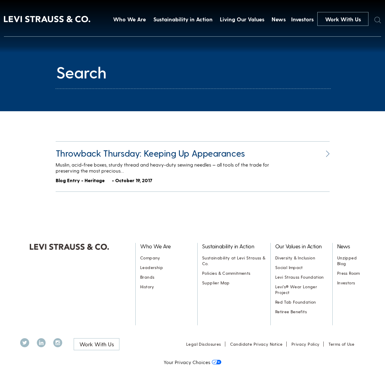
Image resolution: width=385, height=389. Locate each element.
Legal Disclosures (203, 344)
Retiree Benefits (291, 311)
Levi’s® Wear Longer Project (296, 289)
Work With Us (343, 19)
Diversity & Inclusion (295, 257)
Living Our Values (242, 19)
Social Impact (289, 267)
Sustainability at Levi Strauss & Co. (233, 260)
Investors (302, 19)
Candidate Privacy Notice (256, 344)
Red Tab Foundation (295, 302)
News (279, 19)
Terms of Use (341, 344)
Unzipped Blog (347, 260)
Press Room (348, 273)
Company (150, 257)
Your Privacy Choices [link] (187, 362)
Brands (147, 277)
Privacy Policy (305, 344)
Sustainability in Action (183, 19)
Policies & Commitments (226, 273)
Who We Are (129, 19)
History (147, 286)
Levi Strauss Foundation (299, 277)
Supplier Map (216, 282)
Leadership (151, 267)
